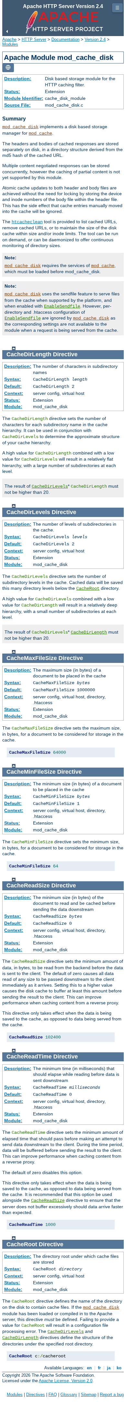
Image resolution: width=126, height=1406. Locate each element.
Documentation (65, 39)
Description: (17, 78)
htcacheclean (27, 222)
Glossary (68, 1394)
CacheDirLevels (50, 486)
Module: (13, 406)
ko (119, 1367)
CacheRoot (88, 588)
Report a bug (112, 1394)
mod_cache (40, 133)
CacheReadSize (48, 1200)
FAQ (52, 1394)
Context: (13, 393)
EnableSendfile (62, 306)
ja (109, 1367)
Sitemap (88, 1394)
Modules (10, 44)
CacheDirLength (89, 632)
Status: (12, 91)
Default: (13, 386)
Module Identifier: (23, 98)
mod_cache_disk (20, 126)
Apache (9, 39)
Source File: (17, 105)
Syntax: (12, 379)
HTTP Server (34, 39)
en (89, 1367)
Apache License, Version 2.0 (65, 1380)
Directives (35, 1394)
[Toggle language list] (8, 67)
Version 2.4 (95, 39)
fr (99, 1367)
